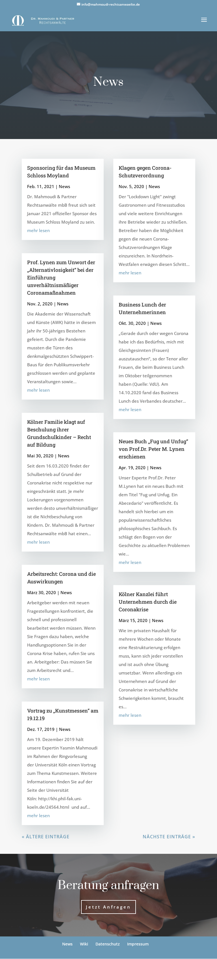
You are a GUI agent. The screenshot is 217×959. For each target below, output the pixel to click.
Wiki (84, 944)
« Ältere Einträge (46, 837)
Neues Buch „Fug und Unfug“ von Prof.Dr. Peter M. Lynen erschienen (153, 449)
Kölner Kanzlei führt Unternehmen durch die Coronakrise (148, 602)
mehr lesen (38, 230)
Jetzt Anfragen (108, 907)
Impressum (138, 944)
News (64, 186)
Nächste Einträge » (169, 837)
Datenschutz (108, 944)
